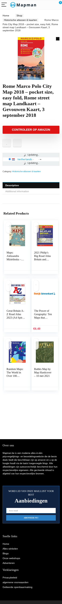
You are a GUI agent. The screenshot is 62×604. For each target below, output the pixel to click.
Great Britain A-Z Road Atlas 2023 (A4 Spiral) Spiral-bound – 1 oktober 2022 (16, 317)
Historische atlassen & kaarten (20, 20)
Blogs (6, 553)
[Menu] (4, 4)
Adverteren (9, 563)
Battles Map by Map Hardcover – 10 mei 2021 (42, 372)
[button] (57, 38)
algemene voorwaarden (15, 582)
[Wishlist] (51, 5)
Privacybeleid (10, 577)
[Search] (44, 4)
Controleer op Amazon (31, 129)
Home (6, 15)
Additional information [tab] (17, 191)
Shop (19, 15)
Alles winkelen (10, 548)
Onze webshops (11, 558)
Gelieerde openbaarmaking (17, 587)
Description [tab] (12, 185)
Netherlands (24, 159)
